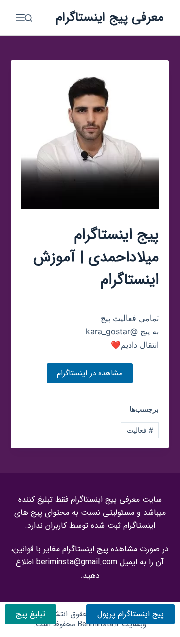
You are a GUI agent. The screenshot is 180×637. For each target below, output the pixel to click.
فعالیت (140, 430)
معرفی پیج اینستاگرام (110, 17)
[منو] (20, 17)
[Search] (28, 18)
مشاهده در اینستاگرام (90, 373)
